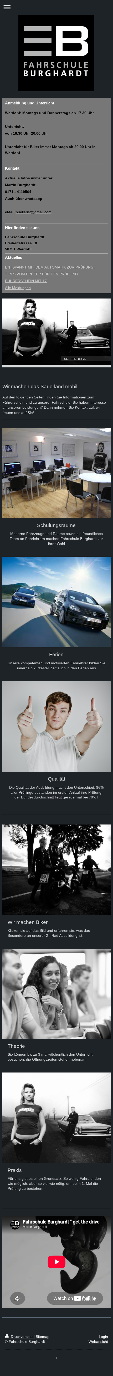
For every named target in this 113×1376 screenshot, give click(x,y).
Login (103, 1336)
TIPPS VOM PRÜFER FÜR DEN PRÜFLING (41, 274)
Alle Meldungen (18, 288)
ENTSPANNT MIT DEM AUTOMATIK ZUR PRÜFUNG (49, 267)
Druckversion (22, 1336)
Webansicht (98, 1341)
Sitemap (42, 1336)
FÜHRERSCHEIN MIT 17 (26, 281)
